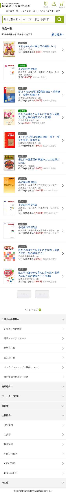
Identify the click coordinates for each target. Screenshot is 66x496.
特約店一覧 (9, 348)
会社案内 (8, 425)
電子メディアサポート (15, 338)
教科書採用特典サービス (16, 377)
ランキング (26, 11)
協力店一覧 (9, 357)
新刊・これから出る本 (43, 11)
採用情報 (8, 444)
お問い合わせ (10, 454)
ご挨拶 (7, 434)
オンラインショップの (21, 367)
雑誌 (58, 11)
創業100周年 (10, 473)
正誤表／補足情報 (13, 329)
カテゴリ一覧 (12, 11)
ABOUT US (9, 463)
